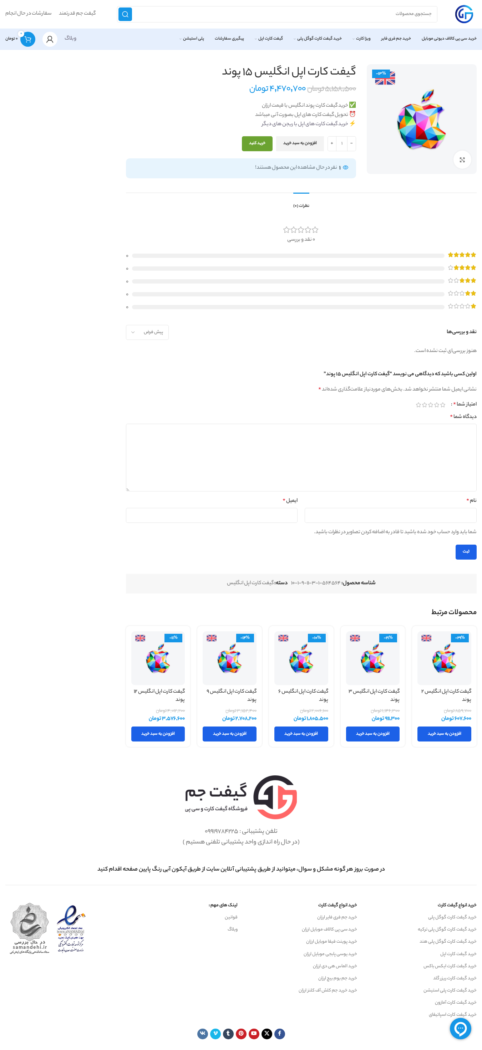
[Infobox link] (241, 870)
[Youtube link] (254, 1034)
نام (471, 501)
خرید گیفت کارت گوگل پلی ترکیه (447, 929)
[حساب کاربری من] (50, 39)
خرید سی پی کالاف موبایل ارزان (329, 929)
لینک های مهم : (223, 905)
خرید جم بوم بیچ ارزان (337, 978)
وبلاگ (70, 39)
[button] (444, 734)
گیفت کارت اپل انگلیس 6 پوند (303, 696)
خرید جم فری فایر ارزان (337, 917)
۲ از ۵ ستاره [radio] (436, 405)
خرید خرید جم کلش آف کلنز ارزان (328, 990)
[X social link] (267, 1034)
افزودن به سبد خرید (300, 143)
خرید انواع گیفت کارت (457, 905)
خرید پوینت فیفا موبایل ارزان (331, 941)
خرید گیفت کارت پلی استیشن (450, 990)
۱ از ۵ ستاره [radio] (443, 405)
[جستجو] (125, 14)
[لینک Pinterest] (241, 1034)
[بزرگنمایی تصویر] (462, 159)
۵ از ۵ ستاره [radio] (418, 405)
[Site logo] (464, 14)
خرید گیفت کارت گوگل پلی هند (448, 941)
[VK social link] (202, 1034)
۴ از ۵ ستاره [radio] (424, 405)
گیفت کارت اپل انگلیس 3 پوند (374, 696)
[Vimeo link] (215, 1034)
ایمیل (290, 501)
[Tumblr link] (228, 1034)
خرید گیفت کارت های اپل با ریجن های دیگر (305, 124)
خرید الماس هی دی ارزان (335, 966)
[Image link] (241, 797)
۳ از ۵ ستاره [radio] (430, 405)
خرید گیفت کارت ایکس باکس (450, 966)
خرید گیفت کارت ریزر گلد (455, 978)
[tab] (301, 203)
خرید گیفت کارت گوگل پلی (452, 917)
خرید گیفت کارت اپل (458, 954)
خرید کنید (257, 143)
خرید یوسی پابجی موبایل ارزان (330, 954)
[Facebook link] (279, 1034)
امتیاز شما (465, 405)
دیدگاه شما (463, 417)
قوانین (231, 917)
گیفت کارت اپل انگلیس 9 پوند (232, 696)
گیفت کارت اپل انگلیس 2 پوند (446, 696)
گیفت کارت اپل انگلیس (250, 583)
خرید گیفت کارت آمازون (456, 1002)
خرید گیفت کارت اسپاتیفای (453, 1015)
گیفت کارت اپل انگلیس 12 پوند (159, 696)
